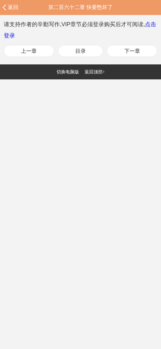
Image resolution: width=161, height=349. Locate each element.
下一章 (132, 51)
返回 (13, 7)
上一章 (29, 51)
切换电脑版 (68, 72)
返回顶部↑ (95, 72)
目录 (80, 51)
